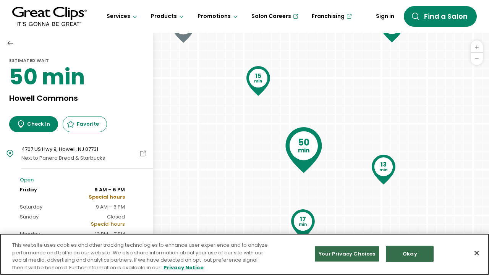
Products (164, 16)
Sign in (385, 16)
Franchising (328, 16)
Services (118, 16)
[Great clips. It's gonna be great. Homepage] (49, 16)
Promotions (214, 16)
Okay (410, 253)
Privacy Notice (184, 267)
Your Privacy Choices (347, 253)
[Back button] (10, 43)
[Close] (476, 252)
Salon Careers (271, 16)
